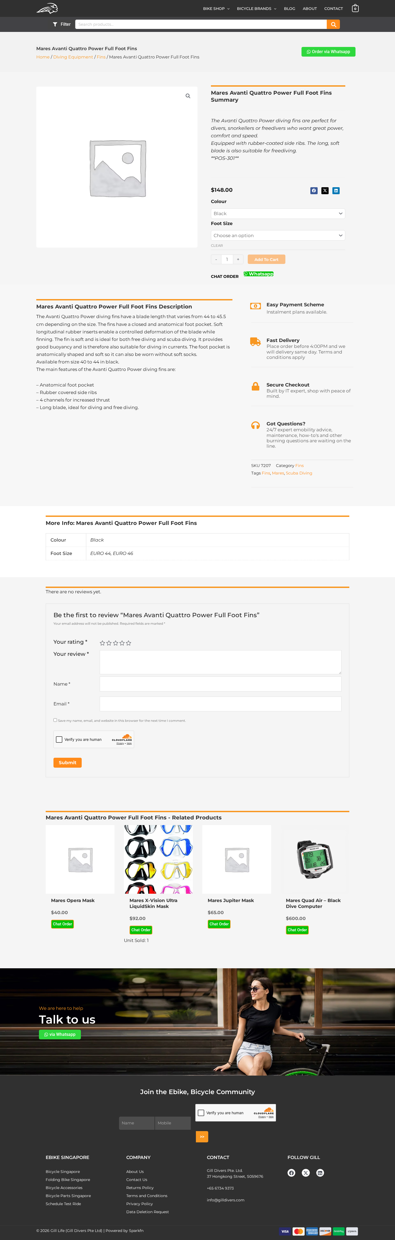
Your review (71, 653)
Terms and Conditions (146, 1195)
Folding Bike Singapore (68, 1179)
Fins (101, 57)
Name (61, 684)
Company (138, 1157)
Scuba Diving (299, 473)
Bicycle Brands (254, 8)
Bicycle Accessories (64, 1187)
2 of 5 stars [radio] (109, 643)
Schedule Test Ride (63, 1203)
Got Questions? (286, 424)
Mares (278, 473)
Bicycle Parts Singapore (68, 1195)
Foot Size (222, 223)
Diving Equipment (73, 57)
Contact (333, 8)
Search (333, 24)
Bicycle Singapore (63, 1171)
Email (61, 704)
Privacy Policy (139, 1203)
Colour (219, 201)
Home (43, 57)
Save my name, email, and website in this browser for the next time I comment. (122, 721)
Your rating (70, 641)
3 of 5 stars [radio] (115, 643)
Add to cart (266, 259)
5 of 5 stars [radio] (128, 643)
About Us (135, 1171)
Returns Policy (140, 1187)
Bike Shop (214, 8)
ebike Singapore (67, 1157)
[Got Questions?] (255, 425)
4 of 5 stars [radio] (122, 643)
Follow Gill (304, 1157)
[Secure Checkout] (255, 386)
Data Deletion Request (147, 1211)
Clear (217, 246)
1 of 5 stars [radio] (102, 643)
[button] (227, 8)
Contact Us (136, 1179)
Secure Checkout (288, 385)
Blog (289, 8)
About (310, 8)
